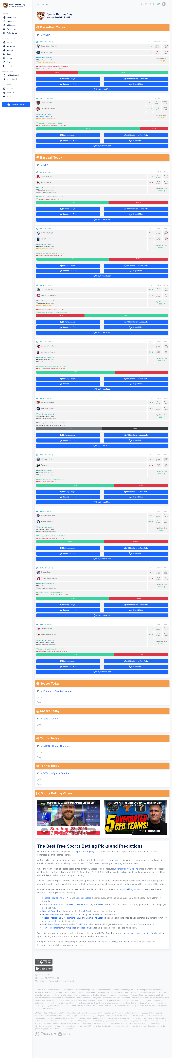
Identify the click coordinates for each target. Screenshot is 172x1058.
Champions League (95, 918)
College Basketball (83, 904)
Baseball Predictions (52, 911)
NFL (69, 898)
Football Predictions (52, 898)
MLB (45, 165)
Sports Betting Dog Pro (126, 869)
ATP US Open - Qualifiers (56, 746)
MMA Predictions (50, 924)
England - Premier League (57, 691)
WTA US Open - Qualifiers (57, 773)
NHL (83, 914)
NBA (71, 904)
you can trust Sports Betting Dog (138, 933)
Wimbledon (70, 928)
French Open (87, 928)
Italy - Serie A (50, 718)
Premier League (73, 918)
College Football (83, 898)
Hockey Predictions (51, 914)
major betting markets (130, 889)
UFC (81, 924)
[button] (164, 4)
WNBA (46, 35)
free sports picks (113, 860)
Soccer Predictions (51, 918)
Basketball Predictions (53, 904)
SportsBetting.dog (85, 851)
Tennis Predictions (51, 928)
